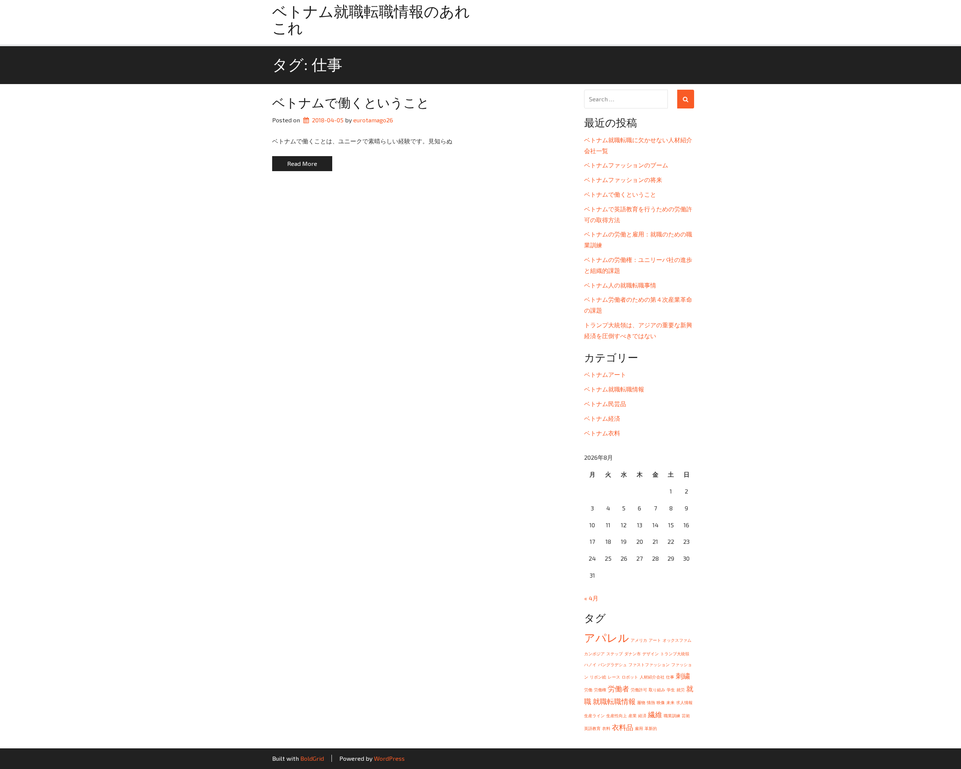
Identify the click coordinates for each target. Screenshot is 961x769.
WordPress (389, 758)
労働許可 (639, 689)
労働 (588, 689)
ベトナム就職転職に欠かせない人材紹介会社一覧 (638, 145)
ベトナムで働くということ (350, 103)
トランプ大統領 (674, 653)
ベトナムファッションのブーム (626, 165)
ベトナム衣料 (602, 432)
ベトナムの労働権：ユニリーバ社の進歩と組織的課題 (638, 265)
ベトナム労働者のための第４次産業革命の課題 (638, 305)
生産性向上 (616, 715)
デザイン (650, 653)
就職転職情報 (614, 701)
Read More (302, 163)
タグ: (307, 65)
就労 (680, 689)
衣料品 (622, 727)
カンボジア (594, 653)
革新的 (651, 728)
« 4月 (591, 598)
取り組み (657, 689)
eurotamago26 (373, 119)
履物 (641, 702)
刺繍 (683, 675)
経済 (642, 715)
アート (655, 640)
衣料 (606, 728)
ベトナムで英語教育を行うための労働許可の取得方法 (638, 214)
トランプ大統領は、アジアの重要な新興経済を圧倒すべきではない (638, 330)
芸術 (686, 715)
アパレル (606, 637)
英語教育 (592, 728)
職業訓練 (672, 715)
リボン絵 (598, 676)
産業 (632, 715)
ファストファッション (649, 664)
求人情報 (684, 702)
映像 (661, 702)
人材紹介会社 (652, 676)
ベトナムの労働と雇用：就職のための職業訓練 (638, 239)
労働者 (618, 688)
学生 (671, 689)
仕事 (670, 676)
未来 (670, 702)
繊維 (655, 714)
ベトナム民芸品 (605, 403)
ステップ (614, 653)
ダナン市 (632, 653)
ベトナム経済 (602, 418)
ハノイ (590, 664)
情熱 (651, 702)
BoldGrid (312, 758)
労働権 (600, 689)
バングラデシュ (612, 664)
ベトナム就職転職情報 (614, 389)
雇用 (639, 728)
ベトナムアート (605, 374)
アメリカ (639, 640)
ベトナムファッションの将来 (623, 179)
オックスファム (677, 640)
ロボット (630, 676)
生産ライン (594, 715)
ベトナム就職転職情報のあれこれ (371, 20)
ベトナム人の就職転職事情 (620, 285)
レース (614, 676)
